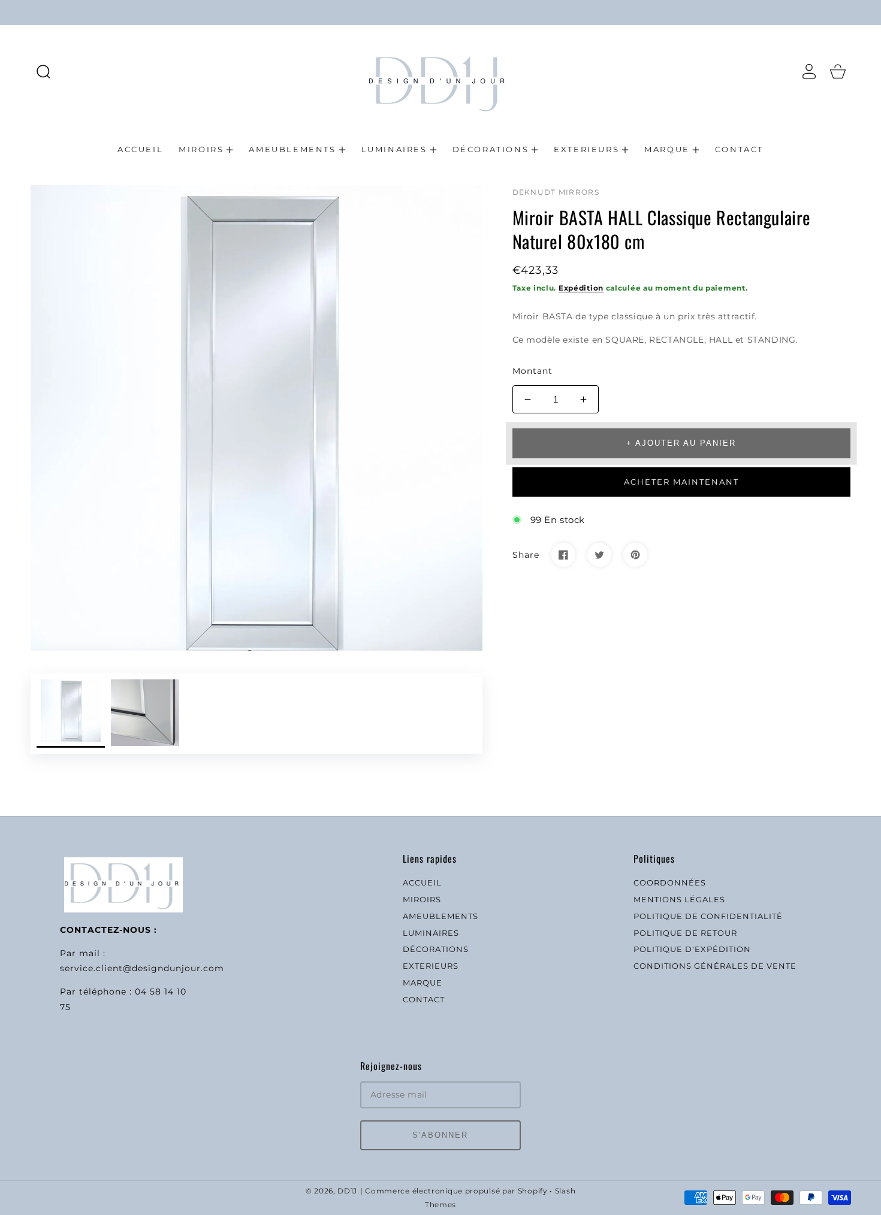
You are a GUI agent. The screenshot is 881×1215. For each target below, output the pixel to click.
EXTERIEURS (430, 966)
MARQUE (422, 982)
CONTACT (424, 999)
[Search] (43, 71)
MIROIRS (422, 899)
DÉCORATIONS (436, 949)
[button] (43, 71)
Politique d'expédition (692, 949)
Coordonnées (669, 882)
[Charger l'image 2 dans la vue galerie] (145, 713)
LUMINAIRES (431, 933)
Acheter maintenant (681, 481)
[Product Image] (256, 418)
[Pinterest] (635, 555)
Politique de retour (685, 933)
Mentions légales (679, 899)
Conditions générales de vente (714, 966)
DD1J (347, 1191)
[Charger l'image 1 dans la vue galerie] (71, 713)
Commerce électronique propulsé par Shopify (456, 1191)
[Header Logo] (440, 71)
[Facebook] (563, 555)
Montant (532, 370)
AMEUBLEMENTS (440, 916)
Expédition (581, 287)
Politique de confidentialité (708, 916)
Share (525, 554)
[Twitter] (599, 555)
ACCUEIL (422, 882)
